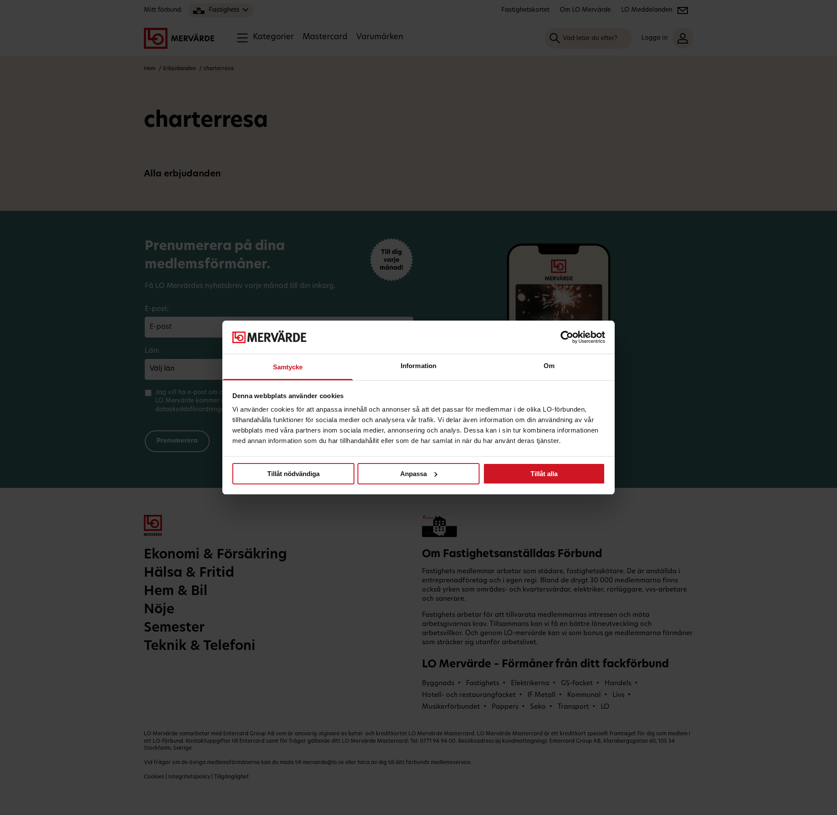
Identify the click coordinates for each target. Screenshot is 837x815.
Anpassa (413, 473)
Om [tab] (549, 365)
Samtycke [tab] (288, 367)
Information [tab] (418, 365)
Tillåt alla (544, 473)
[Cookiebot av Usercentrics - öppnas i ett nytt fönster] (567, 337)
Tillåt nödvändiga (293, 473)
